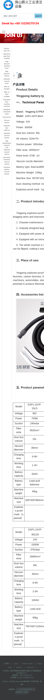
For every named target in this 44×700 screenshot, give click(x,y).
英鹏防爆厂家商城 (22, 692)
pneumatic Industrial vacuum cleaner (6, 160)
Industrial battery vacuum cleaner (7, 170)
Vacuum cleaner (7, 121)
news (16, 663)
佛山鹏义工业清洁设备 (31, 681)
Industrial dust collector (7, 128)
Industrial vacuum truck (7, 81)
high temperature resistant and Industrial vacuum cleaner (7, 147)
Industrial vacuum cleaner (7, 135)
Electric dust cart (7, 50)
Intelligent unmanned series (6, 111)
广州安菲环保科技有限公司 (25, 689)
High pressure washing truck (7, 65)
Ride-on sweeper (7, 88)
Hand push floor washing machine (6, 103)
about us (19, 667)
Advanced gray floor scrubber (6, 56)
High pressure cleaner (7, 73)
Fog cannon (7, 117)
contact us (30, 667)
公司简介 (7, 663)
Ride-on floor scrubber (7, 94)
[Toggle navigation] (4, 32)
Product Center (27, 663)
